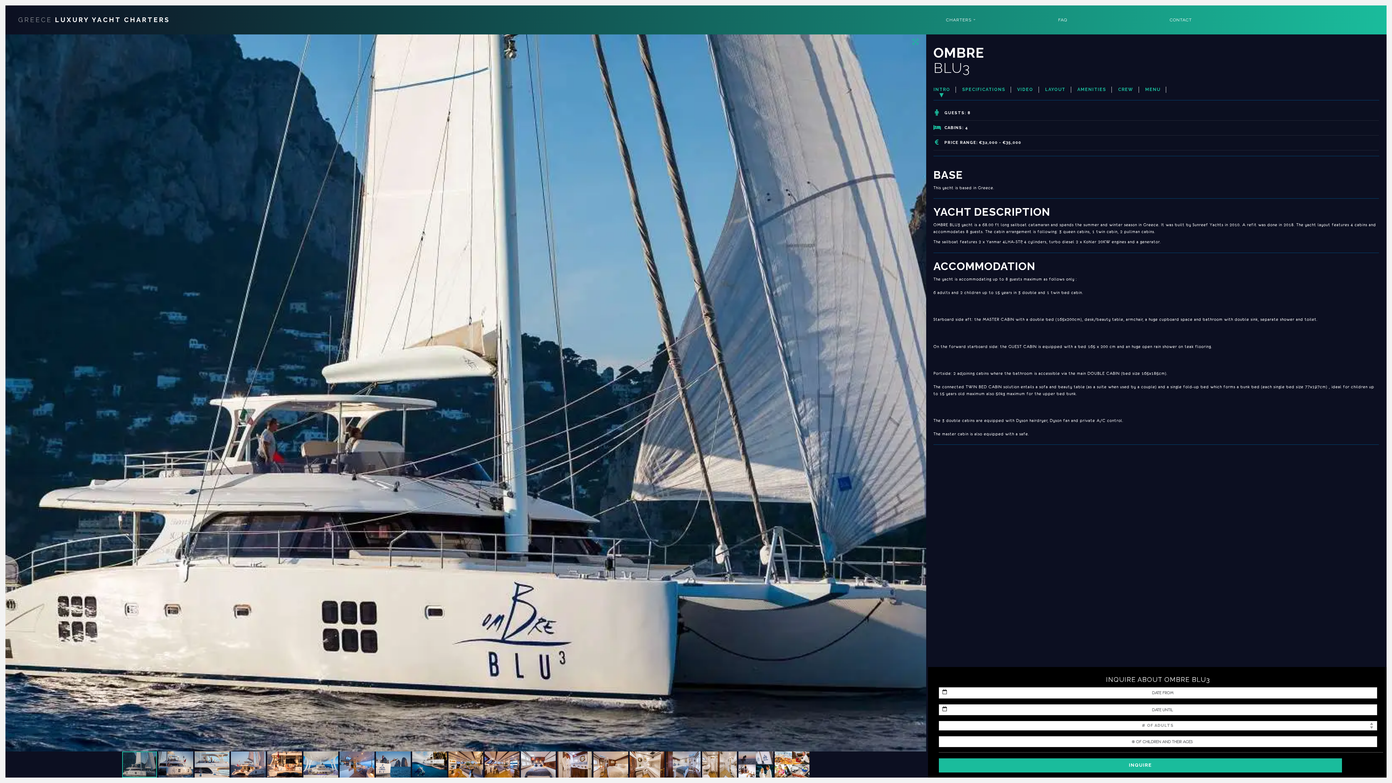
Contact (1181, 19)
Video (1025, 89)
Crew (1125, 89)
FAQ (1062, 19)
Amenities (1091, 89)
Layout (1055, 89)
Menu (1152, 89)
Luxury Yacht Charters (94, 20)
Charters (959, 19)
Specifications (983, 89)
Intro (941, 89)
